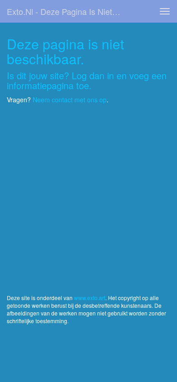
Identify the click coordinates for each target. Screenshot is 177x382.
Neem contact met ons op (70, 99)
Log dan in (93, 75)
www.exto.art (89, 297)
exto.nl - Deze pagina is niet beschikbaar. (67, 11)
